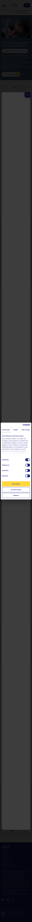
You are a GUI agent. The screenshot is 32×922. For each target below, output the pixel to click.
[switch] (27, 465)
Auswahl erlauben (16, 489)
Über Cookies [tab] (26, 430)
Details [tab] (16, 430)
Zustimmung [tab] (6, 430)
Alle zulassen (16, 484)
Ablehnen (16, 495)
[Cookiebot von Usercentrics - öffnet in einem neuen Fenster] (23, 425)
